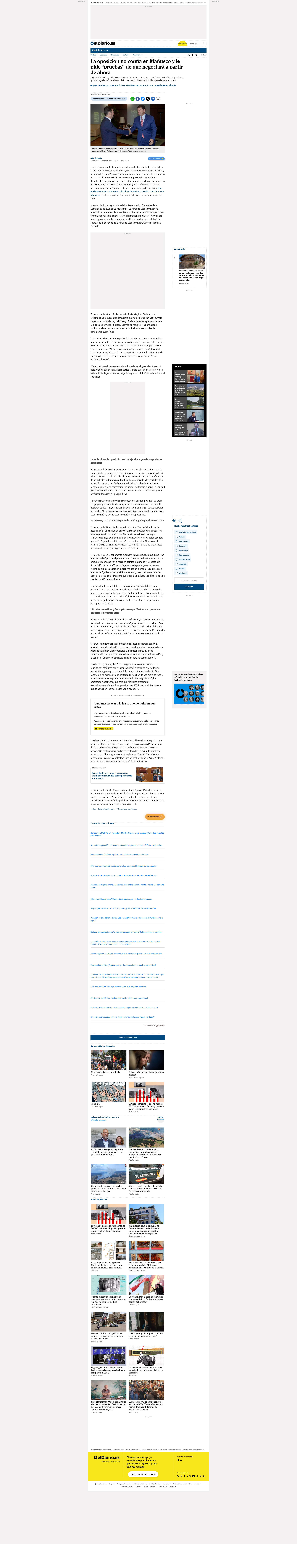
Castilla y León (100, 50)
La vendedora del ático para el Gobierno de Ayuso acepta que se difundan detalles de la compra (107, 1265)
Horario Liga (156, 1449)
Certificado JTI (163, 1487)
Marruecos (152, 2)
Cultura (125, 55)
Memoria (149, 1449)
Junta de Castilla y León (106, 809)
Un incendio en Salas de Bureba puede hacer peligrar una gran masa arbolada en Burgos (108, 1189)
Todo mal (95, 1103)
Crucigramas (117, 1449)
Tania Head (200, 2)
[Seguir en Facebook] (184, 1476)
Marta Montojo (96, 1412)
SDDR (122, 1449)
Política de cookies (126, 1487)
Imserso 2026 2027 (136, 1449)
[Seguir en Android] (178, 1460)
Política (93, 55)
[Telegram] (196, 55)
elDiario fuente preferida (174, 1449)
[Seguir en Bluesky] (178, 1476)
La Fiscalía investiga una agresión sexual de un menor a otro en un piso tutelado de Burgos (107, 1152)
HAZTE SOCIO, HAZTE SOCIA (143, 1474)
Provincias (136, 55)
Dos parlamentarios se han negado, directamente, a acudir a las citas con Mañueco (127, 191)
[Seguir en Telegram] (187, 1476)
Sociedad (103, 55)
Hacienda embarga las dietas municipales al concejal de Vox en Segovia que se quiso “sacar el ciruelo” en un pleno (180, 430)
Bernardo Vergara (97, 1107)
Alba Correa (133, 1376)
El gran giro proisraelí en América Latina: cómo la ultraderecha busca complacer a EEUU (108, 1370)
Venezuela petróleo (179, 2)
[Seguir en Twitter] (182, 1476)
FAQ (190, 1484)
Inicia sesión (193, 44)
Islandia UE (115, 2)
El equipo (111, 1484)
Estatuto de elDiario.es (140, 1484)
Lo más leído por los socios (103, 1046)
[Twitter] (188, 55)
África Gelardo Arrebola (137, 1236)
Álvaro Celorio (134, 1112)
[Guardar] (158, 99)
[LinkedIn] (153, 99)
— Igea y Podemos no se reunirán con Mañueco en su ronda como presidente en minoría (133, 85)
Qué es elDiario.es (100, 1484)
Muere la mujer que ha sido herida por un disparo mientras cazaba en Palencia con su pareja (145, 1189)
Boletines (153, 1487)
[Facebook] (192, 55)
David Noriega (96, 1307)
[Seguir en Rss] (204, 1476)
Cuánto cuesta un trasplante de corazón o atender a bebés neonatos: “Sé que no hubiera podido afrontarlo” (108, 1300)
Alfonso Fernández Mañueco (127, 809)
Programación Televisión (199, 1449)
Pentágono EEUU (167, 2)
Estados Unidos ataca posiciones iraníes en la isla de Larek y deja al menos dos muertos (107, 1336)
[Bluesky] (143, 99)
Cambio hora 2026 (108, 1449)
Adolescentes (163, 1449)
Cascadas (128, 1449)
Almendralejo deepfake (190, 2)
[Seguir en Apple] (181, 1460)
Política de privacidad (179, 1484)
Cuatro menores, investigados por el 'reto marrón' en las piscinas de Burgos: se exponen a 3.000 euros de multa (180, 403)
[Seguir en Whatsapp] (201, 1476)
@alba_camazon (99, 1120)
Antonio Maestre (97, 1075)
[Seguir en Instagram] (190, 1476)
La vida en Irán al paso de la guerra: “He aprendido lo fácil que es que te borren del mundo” (146, 1299)
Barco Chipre (123, 2)
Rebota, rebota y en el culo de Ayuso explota (146, 1073)
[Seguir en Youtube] (193, 1476)
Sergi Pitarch (133, 1412)
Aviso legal (167, 1484)
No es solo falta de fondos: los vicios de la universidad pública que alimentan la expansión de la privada (146, 1265)
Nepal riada (130, 2)
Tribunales (115, 55)
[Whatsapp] (132, 99)
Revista (145, 1487)
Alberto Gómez (184, 283)
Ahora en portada (99, 1199)
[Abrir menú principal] (205, 43)
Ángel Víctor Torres (143, 2)
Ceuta (135, 2)
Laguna (144, 1449)
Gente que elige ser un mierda (105, 1072)
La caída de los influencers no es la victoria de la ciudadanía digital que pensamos (146, 1370)
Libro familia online (187, 1449)
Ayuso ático (159, 2)
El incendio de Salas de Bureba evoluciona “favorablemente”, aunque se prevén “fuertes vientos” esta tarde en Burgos (145, 1153)
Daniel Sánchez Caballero (137, 1270)
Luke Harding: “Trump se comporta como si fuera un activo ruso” (146, 1334)
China (205, 2)
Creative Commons (155, 1484)
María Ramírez (134, 1339)
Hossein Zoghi (134, 1305)
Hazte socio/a (182, 44)
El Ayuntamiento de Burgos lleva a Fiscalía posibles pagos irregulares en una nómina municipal (180, 377)
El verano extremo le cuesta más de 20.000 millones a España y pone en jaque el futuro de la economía (146, 1106)
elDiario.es (94, 1270)
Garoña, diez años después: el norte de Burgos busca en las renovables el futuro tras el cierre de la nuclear (180, 390)
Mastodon (173, 1487)
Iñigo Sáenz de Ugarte (136, 1078)
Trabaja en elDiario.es (123, 1484)
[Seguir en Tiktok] (197, 1476)
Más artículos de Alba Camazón (105, 1117)
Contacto (138, 1487)
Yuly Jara (105, 1307)
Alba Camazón (96, 158)
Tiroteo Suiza (108, 2)
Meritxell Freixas (96, 1376)
